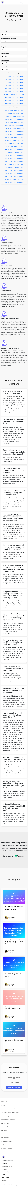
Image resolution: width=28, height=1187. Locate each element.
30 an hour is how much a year (14, 82)
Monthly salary (5, 60)
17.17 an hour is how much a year (14, 167)
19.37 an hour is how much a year (14, 182)
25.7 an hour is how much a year (14, 152)
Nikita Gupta (11, 917)
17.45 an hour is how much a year (14, 161)
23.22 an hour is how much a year (14, 140)
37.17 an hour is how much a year (14, 122)
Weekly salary (5, 53)
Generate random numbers (6, 1141)
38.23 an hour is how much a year (14, 179)
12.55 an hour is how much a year (14, 149)
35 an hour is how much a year (14, 85)
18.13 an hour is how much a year (14, 137)
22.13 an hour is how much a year (14, 134)
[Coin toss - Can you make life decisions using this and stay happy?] (14, 964)
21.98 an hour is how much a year (14, 173)
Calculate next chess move (6, 1148)
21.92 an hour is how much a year (14, 155)
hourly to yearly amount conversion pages (10, 1112)
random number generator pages (8, 1119)
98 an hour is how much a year (14, 103)
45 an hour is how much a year (14, 88)
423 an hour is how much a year (14, 164)
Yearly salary (4, 67)
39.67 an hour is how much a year (14, 128)
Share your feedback (14, 1087)
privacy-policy (5, 1171)
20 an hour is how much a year (14, 76)
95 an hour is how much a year (14, 97)
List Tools (3, 1105)
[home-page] (2, 2)
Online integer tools (5, 1137)
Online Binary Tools (5, 1123)
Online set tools (4, 1130)
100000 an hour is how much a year (14, 94)
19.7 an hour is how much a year (14, 143)
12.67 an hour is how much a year (14, 131)
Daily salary (4, 47)
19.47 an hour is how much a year (14, 158)
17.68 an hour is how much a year (14, 170)
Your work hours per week (8, 38)
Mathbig (4, 1180)
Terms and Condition (7, 1166)
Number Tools (4, 1101)
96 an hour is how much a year (14, 100)
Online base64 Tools (5, 1126)
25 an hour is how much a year (14, 79)
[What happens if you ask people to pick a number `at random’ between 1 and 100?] (14, 897)
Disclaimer (4, 1169)
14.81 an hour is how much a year (14, 110)
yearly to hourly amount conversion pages (10, 1108)
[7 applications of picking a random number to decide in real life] (14, 1029)
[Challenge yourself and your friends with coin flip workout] (14, 997)
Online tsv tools (4, 1134)
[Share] (21, 2)
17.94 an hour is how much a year (14, 176)
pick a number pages (5, 1116)
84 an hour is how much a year (14, 125)
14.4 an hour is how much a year (14, 113)
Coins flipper (3, 1144)
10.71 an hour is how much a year (14, 146)
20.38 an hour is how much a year (14, 116)
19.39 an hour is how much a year (14, 119)
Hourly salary (5, 32)
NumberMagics (14, 1185)
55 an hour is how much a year (14, 91)
